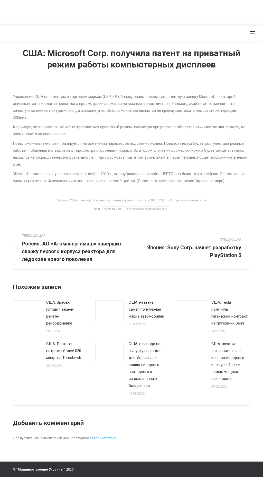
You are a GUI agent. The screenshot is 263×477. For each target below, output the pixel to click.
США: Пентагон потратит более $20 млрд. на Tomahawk (63, 351)
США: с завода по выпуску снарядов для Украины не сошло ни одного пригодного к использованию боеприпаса (145, 365)
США (73, 200)
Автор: (113, 200)
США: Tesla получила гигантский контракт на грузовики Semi (229, 313)
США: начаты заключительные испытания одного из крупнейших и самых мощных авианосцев (227, 361)
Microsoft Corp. (113, 208)
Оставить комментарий (188, 200)
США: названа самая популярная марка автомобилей (146, 309)
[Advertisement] (93, 11)
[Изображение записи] (27, 310)
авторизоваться (103, 438)
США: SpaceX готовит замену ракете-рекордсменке (60, 313)
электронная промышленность (147, 208)
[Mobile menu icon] (252, 33)
